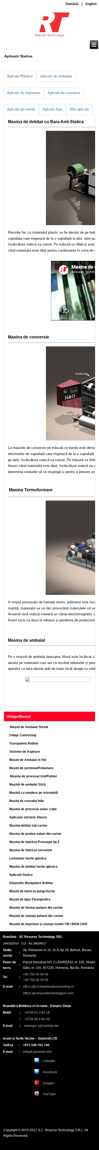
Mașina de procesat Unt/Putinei (33, 776)
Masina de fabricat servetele (30, 850)
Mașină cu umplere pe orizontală (33, 793)
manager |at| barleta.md (41, 1026)
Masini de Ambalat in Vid (27, 760)
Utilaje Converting (22, 735)
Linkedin (49, 1061)
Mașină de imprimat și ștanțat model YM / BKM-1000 (48, 924)
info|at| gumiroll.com (37, 1052)
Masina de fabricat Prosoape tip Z (34, 842)
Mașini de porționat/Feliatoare (31, 768)
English (91, 4)
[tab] (20, 76)
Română (72, 4)
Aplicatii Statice (21, 875)
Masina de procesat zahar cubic (33, 809)
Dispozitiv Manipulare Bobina (31, 883)
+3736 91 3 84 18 (37, 1012)
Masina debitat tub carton (28, 825)
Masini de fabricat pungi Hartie (32, 891)
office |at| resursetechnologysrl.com (48, 993)
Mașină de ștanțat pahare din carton (36, 916)
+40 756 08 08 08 (35, 980)
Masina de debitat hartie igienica (33, 866)
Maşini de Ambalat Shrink (28, 727)
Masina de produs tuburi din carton (35, 834)
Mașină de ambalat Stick (27, 784)
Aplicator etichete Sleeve (28, 817)
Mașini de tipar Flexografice (30, 899)
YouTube (49, 1094)
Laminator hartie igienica (27, 858)
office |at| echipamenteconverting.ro (48, 986)
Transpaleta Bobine (23, 743)
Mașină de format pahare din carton (36, 908)
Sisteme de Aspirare (24, 752)
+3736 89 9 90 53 (37, 1019)
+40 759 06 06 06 (35, 974)
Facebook (50, 1072)
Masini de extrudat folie (26, 801)
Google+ (49, 1083)
